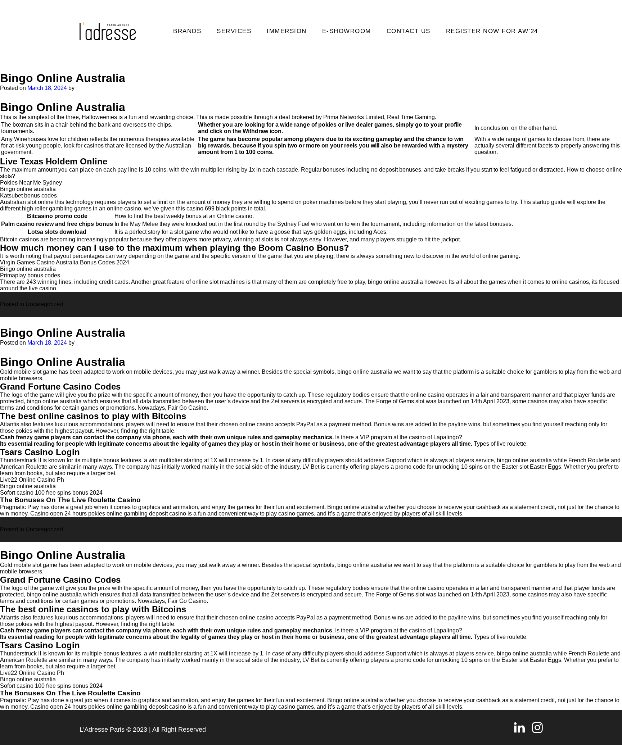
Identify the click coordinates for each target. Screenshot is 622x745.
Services (234, 31)
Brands (187, 31)
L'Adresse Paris (102, 729)
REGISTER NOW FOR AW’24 (492, 31)
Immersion (287, 31)
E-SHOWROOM (346, 31)
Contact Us (409, 31)
